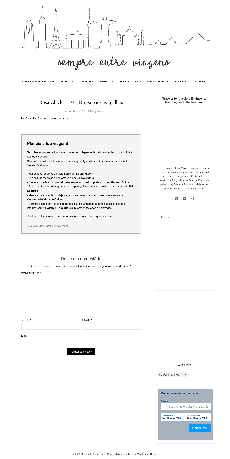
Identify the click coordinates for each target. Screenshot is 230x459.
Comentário (31, 273)
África (124, 81)
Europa (87, 81)
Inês (100, 111)
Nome (26, 320)
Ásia (138, 81)
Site (24, 336)
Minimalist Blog (129, 454)
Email (87, 320)
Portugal (68, 81)
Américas (106, 81)
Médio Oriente (158, 81)
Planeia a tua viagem (190, 81)
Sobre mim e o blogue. (38, 81)
